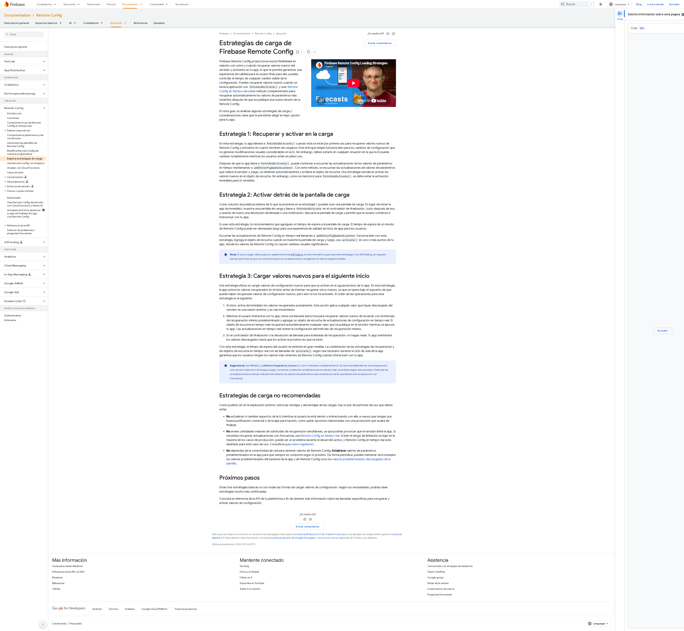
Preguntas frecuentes (440, 594)
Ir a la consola (655, 4)
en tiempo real (320, 436)
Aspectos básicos (46, 23)
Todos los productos (186, 609)
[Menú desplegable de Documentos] (142, 4)
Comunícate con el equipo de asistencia (450, 566)
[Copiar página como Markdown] (309, 52)
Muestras (57, 577)
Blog (639, 4)
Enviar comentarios (380, 43)
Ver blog (244, 566)
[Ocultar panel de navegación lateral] (42, 624)
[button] (21, 61)
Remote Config (49, 15)
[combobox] (577, 4)
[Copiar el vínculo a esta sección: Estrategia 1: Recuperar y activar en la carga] (336, 134)
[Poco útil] (393, 33)
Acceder (674, 4)
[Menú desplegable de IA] (76, 23)
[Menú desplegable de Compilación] (56, 4)
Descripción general (16, 23)
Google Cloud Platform (154, 609)
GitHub (56, 588)
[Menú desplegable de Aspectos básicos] (61, 23)
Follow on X (246, 577)
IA (70, 23)
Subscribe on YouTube (252, 583)
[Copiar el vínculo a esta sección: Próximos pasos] (263, 478)
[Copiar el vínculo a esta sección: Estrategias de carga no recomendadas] (324, 396)
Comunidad (157, 4)
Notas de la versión (438, 583)
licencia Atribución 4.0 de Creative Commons (321, 534)
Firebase (224, 33)
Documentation (17, 15)
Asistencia (181, 4)
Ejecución (69, 4)
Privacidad (76, 623)
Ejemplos (159, 23)
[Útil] (388, 33)
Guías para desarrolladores (67, 566)
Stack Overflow (436, 571)
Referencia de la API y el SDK (68, 571)
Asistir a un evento (250, 588)
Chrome (113, 609)
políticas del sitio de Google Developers (294, 537)
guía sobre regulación (299, 444)
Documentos (130, 4)
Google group (435, 577)
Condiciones (59, 623)
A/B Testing (296, 254)
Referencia (140, 23)
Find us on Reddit (249, 571)
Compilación (44, 4)
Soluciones (93, 4)
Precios (111, 4)
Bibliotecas (58, 583)
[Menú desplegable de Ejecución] (79, 4)
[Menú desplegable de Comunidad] (168, 4)
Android (97, 609)
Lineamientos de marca (441, 588)
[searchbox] (24, 34)
